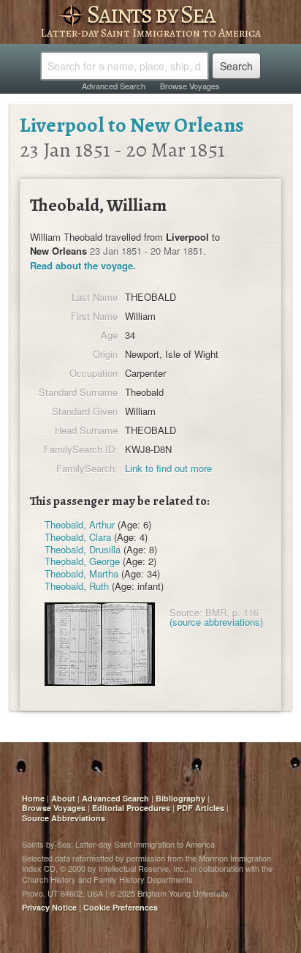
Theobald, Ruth (77, 586)
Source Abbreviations (63, 817)
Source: (185, 612)
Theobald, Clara (78, 537)
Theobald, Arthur (80, 524)
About (63, 798)
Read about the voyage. (83, 265)
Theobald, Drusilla (83, 549)
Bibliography (180, 798)
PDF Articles (200, 807)
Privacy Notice (49, 907)
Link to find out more (168, 468)
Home (33, 798)
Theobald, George (82, 561)
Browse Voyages (190, 85)
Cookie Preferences (120, 907)
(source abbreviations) (216, 622)
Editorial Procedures (131, 807)
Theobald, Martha (81, 573)
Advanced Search (113, 85)
